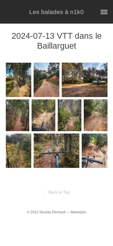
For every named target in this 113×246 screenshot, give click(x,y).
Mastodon (78, 212)
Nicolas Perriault (52, 212)
